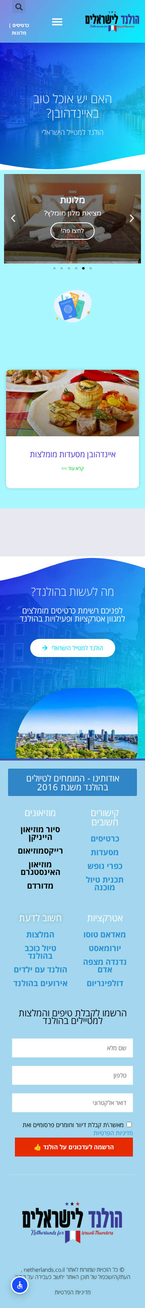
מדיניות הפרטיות (113, 1133)
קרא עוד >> (72, 468)
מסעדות (105, 852)
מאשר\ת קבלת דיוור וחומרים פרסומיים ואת (78, 1129)
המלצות (40, 934)
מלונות (19, 32)
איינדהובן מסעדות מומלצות (73, 454)
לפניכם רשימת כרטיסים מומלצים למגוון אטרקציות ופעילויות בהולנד (72, 614)
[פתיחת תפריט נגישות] (20, 1285)
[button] (57, 21)
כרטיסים (20, 25)
